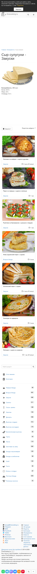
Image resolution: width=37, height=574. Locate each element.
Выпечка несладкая (19, 427)
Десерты (19, 417)
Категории (9, 379)
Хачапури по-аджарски (10, 318)
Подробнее (20, 5)
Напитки (19, 412)
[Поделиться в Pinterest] (23, 571)
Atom (6, 541)
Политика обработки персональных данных (28, 543)
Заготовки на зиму (19, 446)
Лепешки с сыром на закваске (12, 350)
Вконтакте (8, 537)
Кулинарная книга (29, 539)
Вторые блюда (8, 259)
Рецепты (26, 529)
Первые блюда (19, 388)
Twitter (7, 533)
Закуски (7, 129)
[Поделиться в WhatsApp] (3, 571)
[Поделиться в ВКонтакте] (15, 571)
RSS (6, 543)
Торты (19, 437)
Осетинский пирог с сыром (12, 286)
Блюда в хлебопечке (19, 456)
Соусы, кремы (19, 407)
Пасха (19, 442)
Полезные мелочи (19, 481)
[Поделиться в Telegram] (7, 571)
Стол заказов (10, 374)
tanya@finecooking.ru (12, 525)
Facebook (8, 531)
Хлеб (19, 461)
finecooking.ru (12, 14)
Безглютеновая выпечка (19, 432)
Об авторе (26, 527)
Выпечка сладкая (19, 422)
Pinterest (7, 535)
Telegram (8, 527)
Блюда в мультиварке (19, 451)
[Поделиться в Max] (11, 571)
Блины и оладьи (19, 471)
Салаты (19, 402)
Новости (26, 535)
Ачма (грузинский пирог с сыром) (14, 254)
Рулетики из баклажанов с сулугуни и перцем (18, 223)
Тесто (19, 466)
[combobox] (16, 366)
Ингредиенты (11, 50)
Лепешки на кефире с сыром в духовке (15, 159)
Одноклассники (10, 539)
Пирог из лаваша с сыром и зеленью (15, 191)
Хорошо (18, 9)
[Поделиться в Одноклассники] (19, 571)
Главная (3, 50)
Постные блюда (19, 476)
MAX (6, 529)
